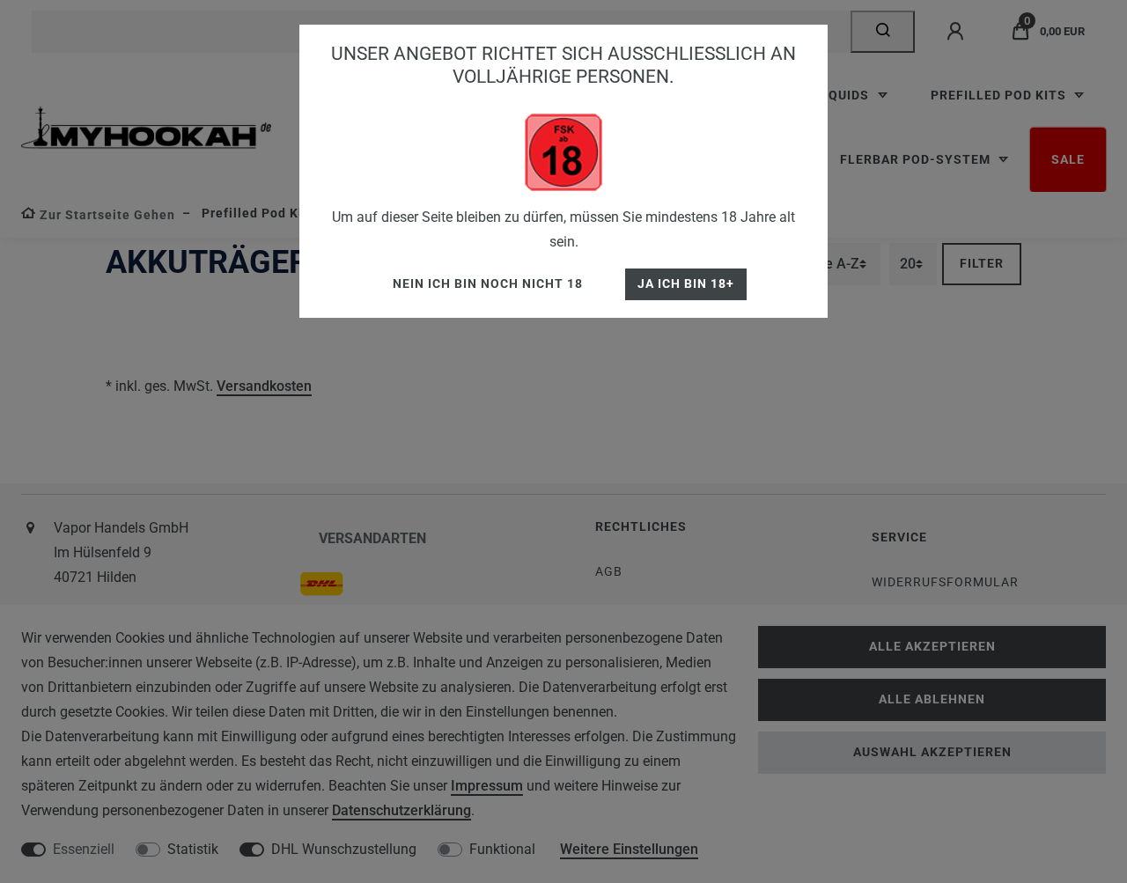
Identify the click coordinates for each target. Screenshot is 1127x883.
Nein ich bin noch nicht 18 (488, 283)
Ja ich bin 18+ (685, 283)
